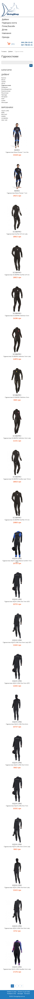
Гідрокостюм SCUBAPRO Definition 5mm (17, 316)
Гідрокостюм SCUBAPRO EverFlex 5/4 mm (17, 275)
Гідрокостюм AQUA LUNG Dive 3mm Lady (17, 928)
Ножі (2, 99)
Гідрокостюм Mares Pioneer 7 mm (17, 193)
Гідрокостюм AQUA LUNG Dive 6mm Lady (17, 887)
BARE (2, 113)
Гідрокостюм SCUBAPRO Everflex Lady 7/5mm (17, 479)
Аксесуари (4, 102)
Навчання (6, 33)
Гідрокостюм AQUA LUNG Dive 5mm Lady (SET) (17, 642)
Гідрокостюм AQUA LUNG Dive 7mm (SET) (17, 601)
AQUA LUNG (5, 111)
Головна (4, 51)
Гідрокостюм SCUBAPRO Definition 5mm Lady (17, 356)
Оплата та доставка (24, 992)
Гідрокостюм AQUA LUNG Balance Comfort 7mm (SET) (17, 561)
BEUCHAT (4, 114)
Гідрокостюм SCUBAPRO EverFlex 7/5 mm (17, 520)
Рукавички (4, 87)
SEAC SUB (4, 120)
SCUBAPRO (4, 118)
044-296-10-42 (27, 42)
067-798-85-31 (27, 45)
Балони (3, 78)
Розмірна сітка (11, 993)
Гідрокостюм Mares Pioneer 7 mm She (17, 152)
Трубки (3, 82)
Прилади (4, 95)
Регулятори (4, 93)
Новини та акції (11, 992)
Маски (3, 80)
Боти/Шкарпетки (6, 89)
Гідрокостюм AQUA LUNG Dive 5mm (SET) (17, 683)
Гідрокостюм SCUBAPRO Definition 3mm (17, 397)
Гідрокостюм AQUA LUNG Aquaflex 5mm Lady (17, 969)
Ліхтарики (4, 97)
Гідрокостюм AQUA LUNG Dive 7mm (17, 806)
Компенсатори (5, 91)
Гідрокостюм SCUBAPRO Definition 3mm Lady (17, 438)
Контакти (27, 993)
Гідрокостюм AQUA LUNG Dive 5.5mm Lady (17, 847)
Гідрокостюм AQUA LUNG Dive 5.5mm (17, 765)
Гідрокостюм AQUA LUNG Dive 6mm (17, 724)
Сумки (3, 100)
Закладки (20, 993)
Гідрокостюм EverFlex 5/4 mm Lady (17, 234)
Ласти (3, 83)
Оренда (5, 37)
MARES (3, 116)
